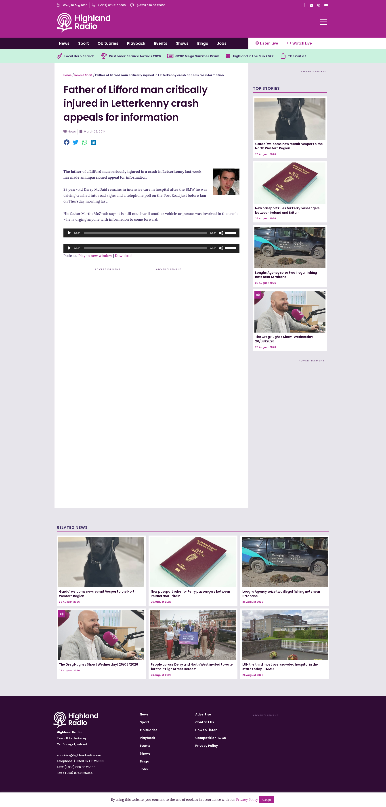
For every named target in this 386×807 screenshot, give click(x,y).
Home (67, 75)
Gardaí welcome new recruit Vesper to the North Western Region (289, 146)
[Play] (69, 233)
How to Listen (206, 730)
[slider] (231, 232)
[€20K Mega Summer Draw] (170, 56)
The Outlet (297, 56)
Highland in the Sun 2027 (253, 56)
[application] (151, 232)
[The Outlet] (283, 56)
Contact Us (204, 722)
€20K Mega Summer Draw (197, 56)
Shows (182, 43)
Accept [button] (266, 800)
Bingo (202, 43)
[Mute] (221, 233)
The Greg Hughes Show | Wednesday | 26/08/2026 (284, 339)
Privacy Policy (206, 745)
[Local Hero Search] (59, 56)
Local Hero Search (79, 56)
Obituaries (108, 43)
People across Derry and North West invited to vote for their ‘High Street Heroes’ (192, 666)
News (64, 43)
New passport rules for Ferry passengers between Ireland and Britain (287, 210)
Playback (136, 43)
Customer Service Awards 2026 (135, 56)
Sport (83, 43)
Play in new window (95, 255)
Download (123, 255)
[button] (66, 142)
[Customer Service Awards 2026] (104, 56)
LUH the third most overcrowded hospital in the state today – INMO (280, 666)
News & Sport (83, 75)
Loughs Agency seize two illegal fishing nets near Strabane (286, 274)
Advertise (203, 714)
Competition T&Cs (210, 738)
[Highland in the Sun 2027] (228, 56)
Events (160, 43)
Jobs (222, 43)
